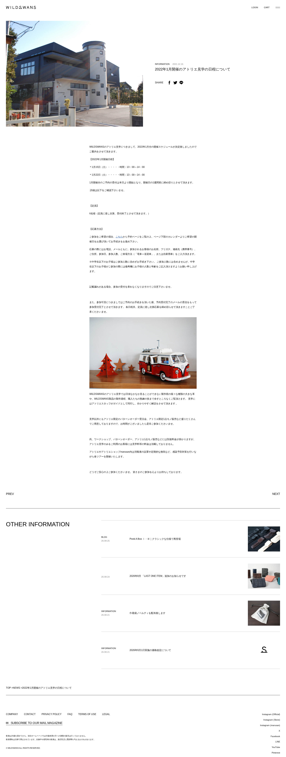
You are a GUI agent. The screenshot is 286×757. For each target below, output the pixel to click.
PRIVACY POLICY (52, 714)
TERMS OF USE (87, 714)
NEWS (16, 688)
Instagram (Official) (271, 714)
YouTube (276, 747)
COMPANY (12, 714)
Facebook (275, 736)
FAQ (69, 714)
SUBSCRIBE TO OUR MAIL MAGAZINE (36, 723)
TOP (8, 688)
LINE (277, 741)
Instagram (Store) (271, 720)
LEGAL (106, 714)
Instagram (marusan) (270, 725)
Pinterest (276, 752)
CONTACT (30, 714)
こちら (119, 236)
